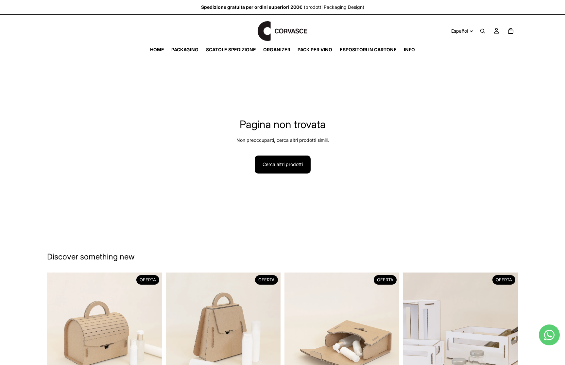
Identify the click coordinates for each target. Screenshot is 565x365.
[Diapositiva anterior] (57, 330)
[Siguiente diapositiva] (152, 330)
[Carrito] (511, 31)
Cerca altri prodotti (283, 164)
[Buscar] (482, 31)
